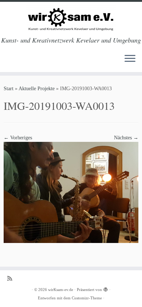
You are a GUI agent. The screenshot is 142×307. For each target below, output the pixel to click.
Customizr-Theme (87, 298)
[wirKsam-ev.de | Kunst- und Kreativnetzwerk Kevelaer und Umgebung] (71, 19)
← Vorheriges (18, 137)
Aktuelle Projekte (37, 88)
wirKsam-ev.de (60, 289)
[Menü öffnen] (130, 58)
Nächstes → (126, 137)
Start (8, 88)
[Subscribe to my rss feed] (11, 278)
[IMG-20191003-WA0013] (71, 192)
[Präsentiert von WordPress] (105, 288)
